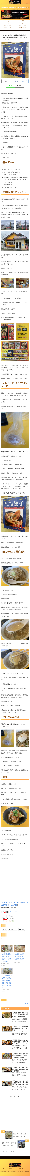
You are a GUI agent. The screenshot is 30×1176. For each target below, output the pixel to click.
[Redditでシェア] (18, 716)
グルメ (4, 999)
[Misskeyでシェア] (25, 711)
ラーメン (16, 902)
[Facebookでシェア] (5, 716)
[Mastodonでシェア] (11, 711)
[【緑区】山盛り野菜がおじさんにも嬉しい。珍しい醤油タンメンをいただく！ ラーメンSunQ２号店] (6, 948)
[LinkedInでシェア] (18, 720)
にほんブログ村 (13, 911)
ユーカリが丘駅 (12, 905)
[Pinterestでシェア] (11, 720)
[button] (19, 86)
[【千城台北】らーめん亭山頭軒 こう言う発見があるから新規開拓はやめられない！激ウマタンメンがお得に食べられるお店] (6, 971)
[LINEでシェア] (5, 720)
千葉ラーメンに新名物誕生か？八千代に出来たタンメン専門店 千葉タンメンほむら (19, 956)
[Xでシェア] (5, 711)
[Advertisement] (15, 1112)
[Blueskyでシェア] (18, 711)
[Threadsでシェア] (11, 716)
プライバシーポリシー (8, 1168)
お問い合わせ (22, 1168)
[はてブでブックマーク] (25, 716)
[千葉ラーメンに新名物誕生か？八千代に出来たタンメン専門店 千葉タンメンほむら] (19, 948)
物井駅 (23, 902)
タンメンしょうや (6, 902)
